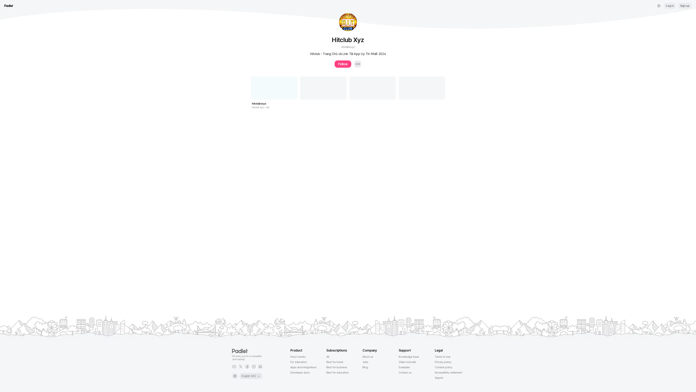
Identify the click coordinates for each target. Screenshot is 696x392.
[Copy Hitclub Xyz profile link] (357, 64)
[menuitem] (659, 6)
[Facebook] (247, 366)
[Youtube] (234, 366)
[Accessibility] (235, 376)
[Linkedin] (260, 366)
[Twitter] (241, 366)
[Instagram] (254, 366)
